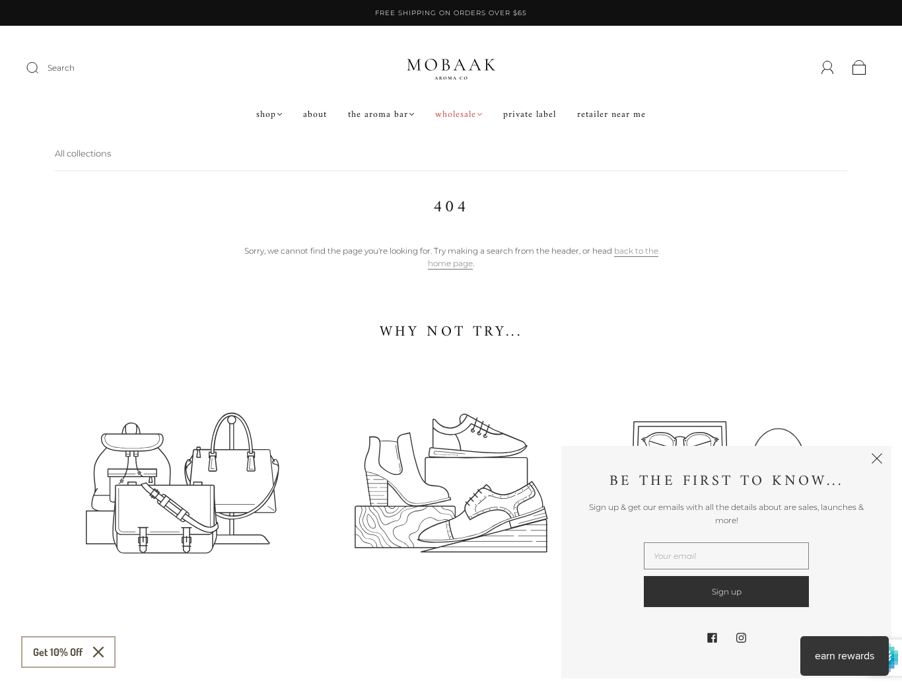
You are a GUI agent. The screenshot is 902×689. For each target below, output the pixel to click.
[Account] (827, 68)
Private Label (529, 115)
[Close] (98, 652)
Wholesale (455, 115)
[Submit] (40, 68)
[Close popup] (876, 460)
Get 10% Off (58, 652)
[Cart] (859, 68)
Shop (266, 115)
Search (61, 68)
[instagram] (740, 637)
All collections (83, 153)
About (315, 115)
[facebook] (711, 637)
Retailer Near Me (611, 115)
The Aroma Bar (378, 115)
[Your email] (726, 555)
